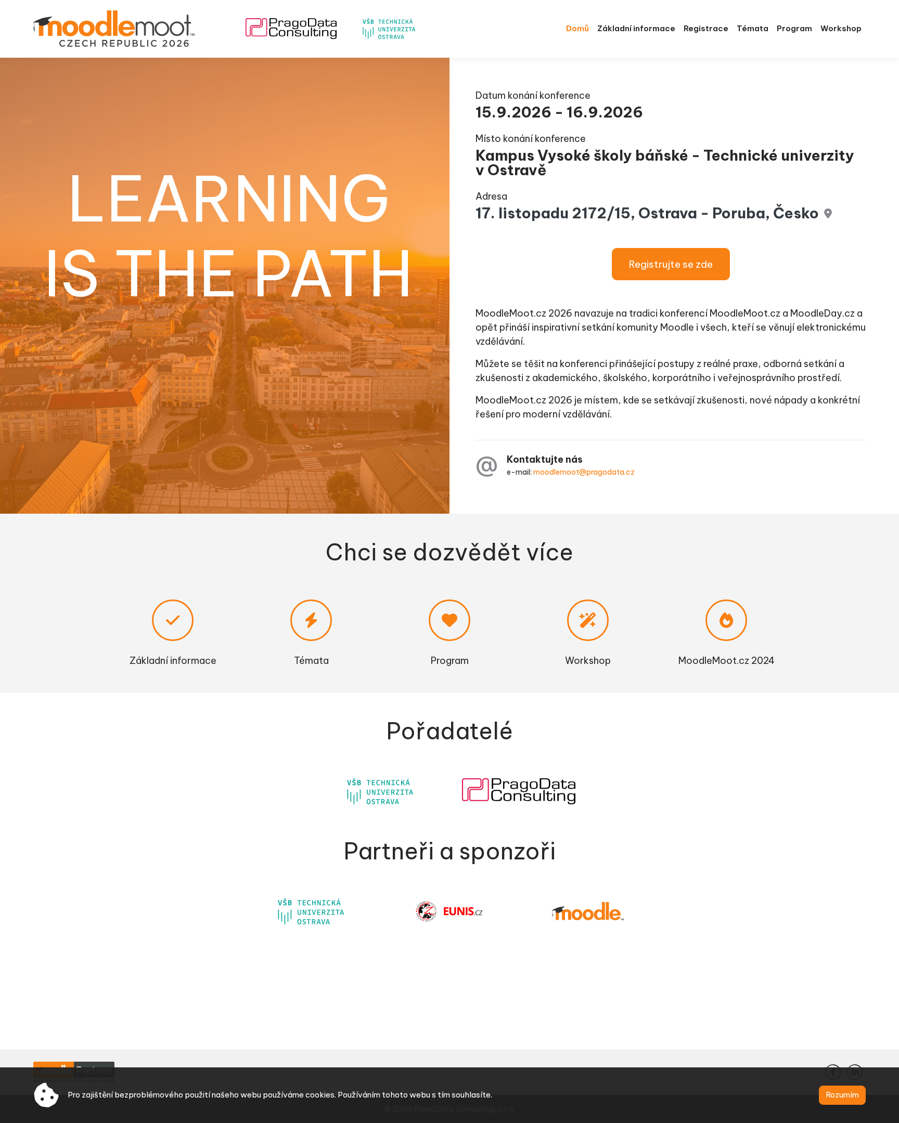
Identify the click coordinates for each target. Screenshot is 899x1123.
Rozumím (842, 1095)
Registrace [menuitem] (706, 28)
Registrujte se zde (671, 264)
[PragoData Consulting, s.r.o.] (519, 791)
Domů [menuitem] (577, 28)
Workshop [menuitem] (841, 28)
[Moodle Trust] (588, 911)
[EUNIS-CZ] (449, 911)
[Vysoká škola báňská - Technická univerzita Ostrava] (380, 791)
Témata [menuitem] (752, 28)
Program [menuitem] (794, 28)
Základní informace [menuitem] (636, 28)
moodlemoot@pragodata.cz (584, 472)
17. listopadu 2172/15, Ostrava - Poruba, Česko (647, 213)
